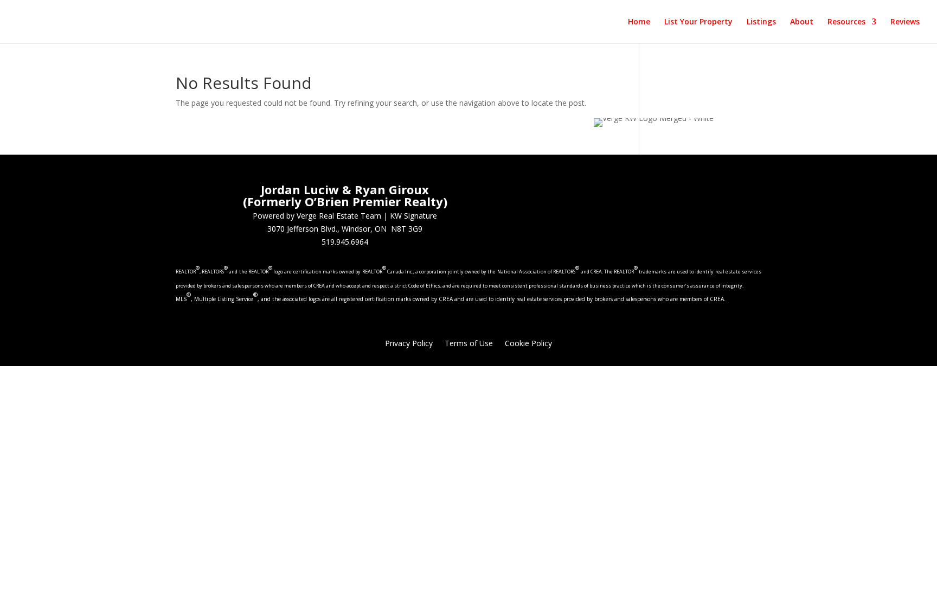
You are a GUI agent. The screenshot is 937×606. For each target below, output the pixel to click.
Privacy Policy (409, 344)
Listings (761, 22)
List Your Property (698, 22)
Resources (846, 22)
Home (639, 22)
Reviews (905, 22)
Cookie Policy (528, 344)
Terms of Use (469, 344)
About (801, 22)
